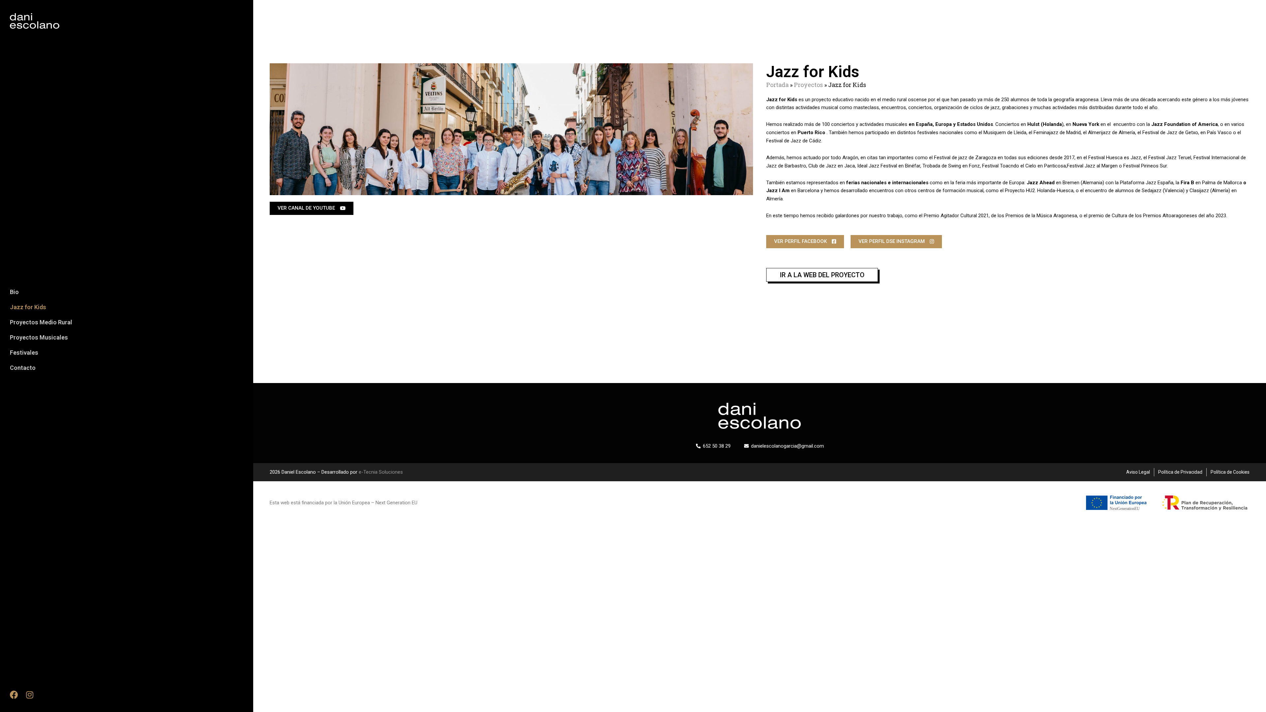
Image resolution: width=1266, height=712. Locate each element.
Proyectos (808, 85)
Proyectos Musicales (39, 337)
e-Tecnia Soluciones (381, 472)
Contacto (23, 367)
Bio (14, 291)
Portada (777, 85)
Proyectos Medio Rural (41, 322)
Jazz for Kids (28, 307)
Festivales (24, 352)
